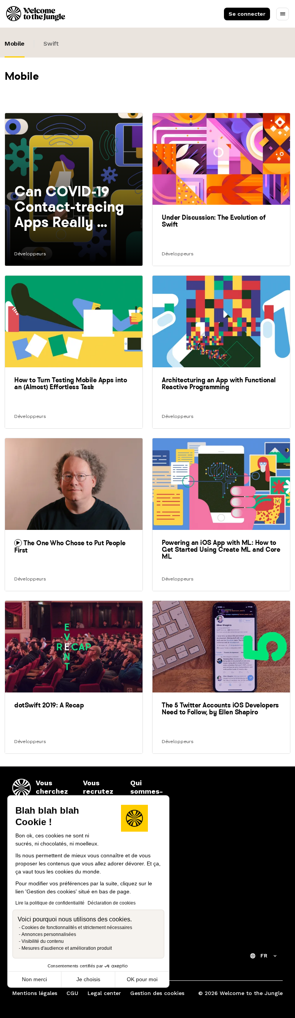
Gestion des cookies (157, 993)
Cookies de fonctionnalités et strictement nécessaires (77, 927)
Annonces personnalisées (49, 934)
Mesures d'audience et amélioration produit (67, 948)
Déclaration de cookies (112, 903)
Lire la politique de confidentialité (50, 903)
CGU (72, 993)
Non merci (34, 979)
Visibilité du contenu (43, 941)
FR (263, 955)
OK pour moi (142, 979)
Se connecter (247, 14)
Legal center (104, 993)
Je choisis (88, 979)
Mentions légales (34, 993)
